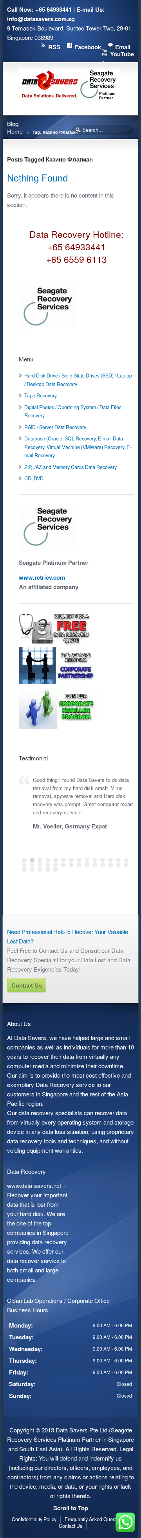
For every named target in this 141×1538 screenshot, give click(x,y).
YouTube (122, 54)
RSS (54, 47)
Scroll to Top (70, 1508)
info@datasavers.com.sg (41, 18)
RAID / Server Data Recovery (55, 427)
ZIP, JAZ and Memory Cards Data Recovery (70, 467)
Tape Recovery (40, 395)
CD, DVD (33, 478)
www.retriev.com (42, 577)
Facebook (87, 47)
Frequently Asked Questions (95, 1519)
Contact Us (26, 985)
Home (15, 131)
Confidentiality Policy (34, 1519)
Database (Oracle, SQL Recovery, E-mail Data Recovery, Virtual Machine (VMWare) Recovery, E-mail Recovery (77, 447)
